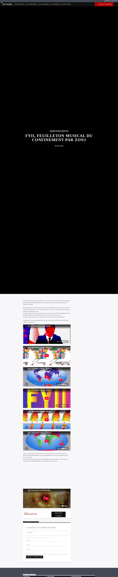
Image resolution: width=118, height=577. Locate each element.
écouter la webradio (105, 4)
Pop (67, 143)
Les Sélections (20, 4)
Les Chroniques (32, 4)
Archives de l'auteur (58, 541)
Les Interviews (44, 4)
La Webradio (56, 4)
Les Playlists (66, 4)
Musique (63, 143)
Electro (58, 143)
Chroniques (52, 143)
